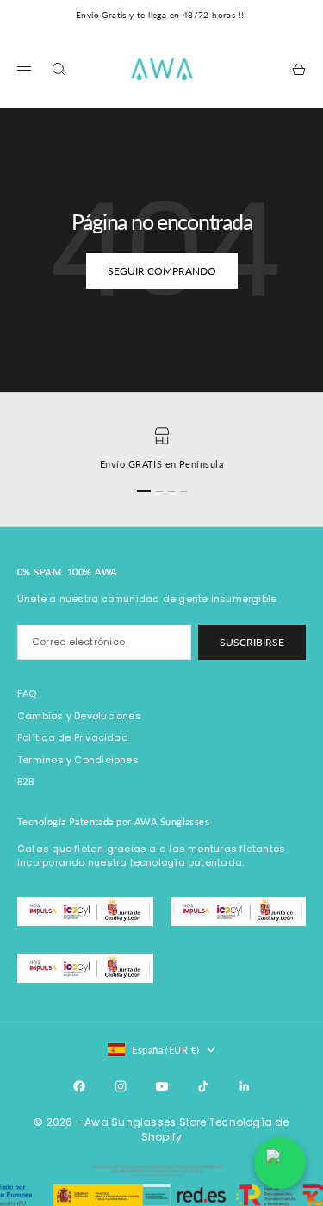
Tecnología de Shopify (215, 1129)
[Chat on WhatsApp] (280, 1163)
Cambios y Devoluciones (79, 716)
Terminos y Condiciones (78, 760)
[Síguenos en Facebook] (79, 1086)
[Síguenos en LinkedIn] (245, 1086)
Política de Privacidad (72, 737)
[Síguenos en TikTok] (203, 1086)
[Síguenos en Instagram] (120, 1086)
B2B (25, 781)
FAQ (27, 693)
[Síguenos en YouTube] (162, 1086)
